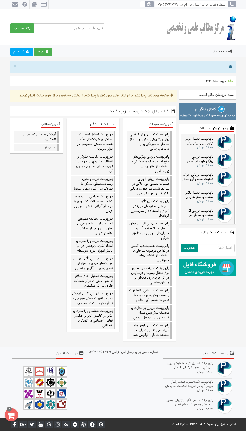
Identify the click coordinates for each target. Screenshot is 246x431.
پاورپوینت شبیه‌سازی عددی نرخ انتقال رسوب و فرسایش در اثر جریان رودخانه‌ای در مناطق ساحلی (150, 275)
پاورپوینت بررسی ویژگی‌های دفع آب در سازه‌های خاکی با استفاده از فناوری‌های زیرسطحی (150, 164)
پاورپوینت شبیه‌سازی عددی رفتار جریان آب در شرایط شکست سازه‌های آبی (189, 384)
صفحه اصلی (219, 51)
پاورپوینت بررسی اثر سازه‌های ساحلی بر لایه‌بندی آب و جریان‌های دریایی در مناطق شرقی (149, 231)
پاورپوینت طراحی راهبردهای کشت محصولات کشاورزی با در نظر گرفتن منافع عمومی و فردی (93, 203)
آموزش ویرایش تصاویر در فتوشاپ (39, 137)
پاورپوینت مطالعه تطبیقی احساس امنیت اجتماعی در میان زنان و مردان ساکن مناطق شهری (94, 226)
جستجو (20, 28)
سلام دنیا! (49, 147)
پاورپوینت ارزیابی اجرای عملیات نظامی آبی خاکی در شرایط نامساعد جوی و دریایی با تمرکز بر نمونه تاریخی (149, 186)
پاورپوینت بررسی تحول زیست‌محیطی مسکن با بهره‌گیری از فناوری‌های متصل (93, 184)
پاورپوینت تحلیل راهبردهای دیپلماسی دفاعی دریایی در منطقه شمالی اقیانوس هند (151, 330)
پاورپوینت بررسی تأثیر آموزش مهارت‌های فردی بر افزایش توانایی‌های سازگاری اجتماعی (93, 263)
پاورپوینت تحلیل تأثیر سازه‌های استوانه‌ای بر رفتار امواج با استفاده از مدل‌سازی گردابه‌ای (150, 208)
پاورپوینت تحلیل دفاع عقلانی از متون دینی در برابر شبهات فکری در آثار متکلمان (93, 281)
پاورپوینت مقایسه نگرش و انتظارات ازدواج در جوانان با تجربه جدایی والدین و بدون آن (94, 164)
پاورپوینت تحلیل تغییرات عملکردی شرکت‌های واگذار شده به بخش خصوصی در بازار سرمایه (95, 141)
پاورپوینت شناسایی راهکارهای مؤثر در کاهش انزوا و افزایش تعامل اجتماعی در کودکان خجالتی (93, 318)
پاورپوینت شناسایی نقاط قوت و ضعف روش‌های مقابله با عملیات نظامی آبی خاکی (149, 295)
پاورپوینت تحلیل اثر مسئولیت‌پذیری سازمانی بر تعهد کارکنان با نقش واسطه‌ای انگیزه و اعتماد (190, 365)
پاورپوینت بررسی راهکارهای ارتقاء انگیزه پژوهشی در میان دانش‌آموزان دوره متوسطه (93, 246)
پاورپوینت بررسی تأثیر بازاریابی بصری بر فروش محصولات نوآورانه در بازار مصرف (189, 402)
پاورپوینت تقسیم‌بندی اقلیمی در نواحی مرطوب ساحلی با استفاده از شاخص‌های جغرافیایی (149, 253)
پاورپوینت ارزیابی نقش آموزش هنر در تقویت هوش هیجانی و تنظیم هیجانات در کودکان (92, 298)
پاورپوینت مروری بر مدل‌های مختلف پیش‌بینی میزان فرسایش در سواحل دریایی (150, 313)
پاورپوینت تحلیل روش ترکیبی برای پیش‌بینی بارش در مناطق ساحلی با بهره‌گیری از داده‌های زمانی (149, 141)
